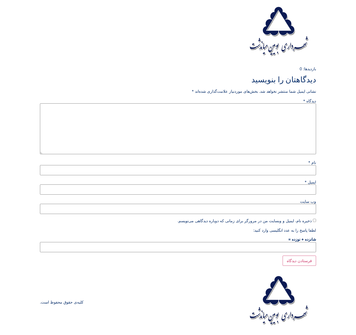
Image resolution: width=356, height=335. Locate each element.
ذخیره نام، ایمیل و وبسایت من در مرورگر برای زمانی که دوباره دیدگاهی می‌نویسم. (245, 221)
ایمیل (310, 182)
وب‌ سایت (308, 201)
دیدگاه (309, 101)
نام (312, 162)
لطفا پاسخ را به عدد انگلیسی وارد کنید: (284, 230)
